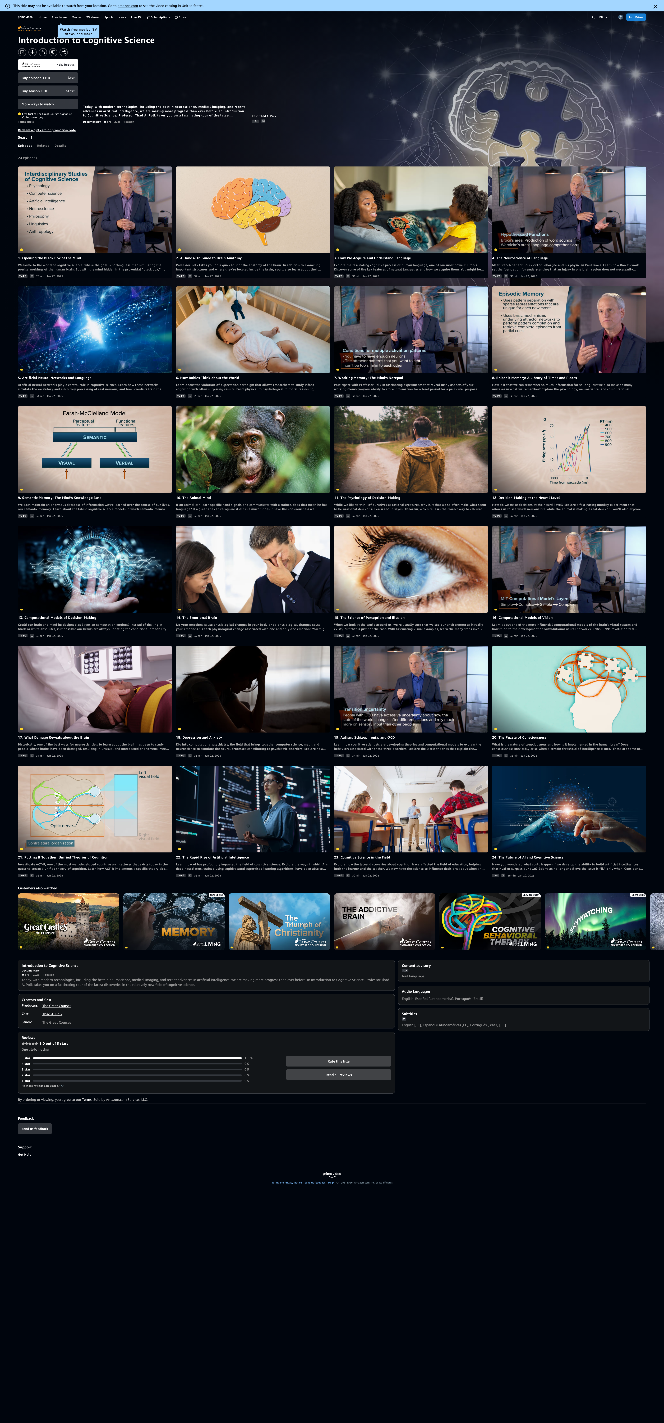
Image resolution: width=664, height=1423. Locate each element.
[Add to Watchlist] (32, 52)
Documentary (92, 121)
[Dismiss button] (655, 6)
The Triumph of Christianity (279, 921)
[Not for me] (53, 52)
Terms (87, 1099)
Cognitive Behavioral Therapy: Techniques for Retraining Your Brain (490, 921)
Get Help (24, 1154)
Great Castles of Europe (68, 921)
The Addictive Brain (384, 921)
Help (331, 1182)
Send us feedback (315, 1182)
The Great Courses (56, 1006)
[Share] (63, 52)
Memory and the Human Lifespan (173, 921)
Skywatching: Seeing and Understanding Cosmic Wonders (595, 921)
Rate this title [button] (339, 1061)
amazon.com (128, 6)
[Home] (25, 17)
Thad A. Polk (267, 116)
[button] (43, 1085)
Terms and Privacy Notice (287, 1182)
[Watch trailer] (22, 52)
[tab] (25, 145)
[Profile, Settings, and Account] (620, 17)
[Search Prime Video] (593, 17)
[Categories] (614, 17)
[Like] (43, 52)
